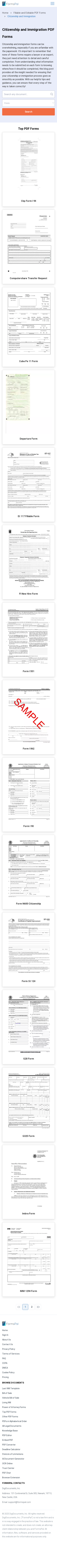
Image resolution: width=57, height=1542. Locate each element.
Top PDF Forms (9, 1412)
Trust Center (8, 1468)
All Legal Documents (11, 1426)
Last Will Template (11, 1388)
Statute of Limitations (12, 1454)
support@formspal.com (19, 1502)
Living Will (6, 1402)
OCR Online (7, 1463)
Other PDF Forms (10, 1416)
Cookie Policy (8, 1372)
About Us (6, 1339)
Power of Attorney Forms (14, 1407)
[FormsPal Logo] (10, 3)
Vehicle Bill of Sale (10, 1398)
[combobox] (28, 103)
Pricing (5, 1377)
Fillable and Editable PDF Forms (30, 12)
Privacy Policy (8, 1349)
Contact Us (7, 1344)
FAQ (4, 1358)
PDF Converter (9, 1445)
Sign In (5, 1335)
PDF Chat (6, 1473)
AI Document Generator (13, 1459)
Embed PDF (7, 1440)
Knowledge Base (10, 1430)
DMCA (5, 1368)
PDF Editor (7, 1435)
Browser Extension (11, 1477)
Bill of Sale (7, 1393)
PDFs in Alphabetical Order (14, 1421)
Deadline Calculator (11, 1449)
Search (28, 111)
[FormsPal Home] (10, 1323)
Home (5, 12)
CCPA (4, 1363)
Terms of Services (11, 1354)
